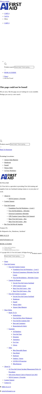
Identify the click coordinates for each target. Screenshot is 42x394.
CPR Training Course (19, 286)
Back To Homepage (6, 149)
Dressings (16, 337)
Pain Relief (16, 353)
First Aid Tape (17, 334)
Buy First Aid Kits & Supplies (13, 224)
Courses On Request (15, 280)
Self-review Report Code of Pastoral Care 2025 (23, 374)
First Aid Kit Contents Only (21, 321)
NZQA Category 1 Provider (17, 198)
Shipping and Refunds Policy (11, 250)
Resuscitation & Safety (20, 326)
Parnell (6, 165)
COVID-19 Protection (19, 361)
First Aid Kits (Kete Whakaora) (22, 318)
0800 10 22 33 (4, 235)
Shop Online (8, 310)
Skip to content (4, 1)
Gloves (15, 345)
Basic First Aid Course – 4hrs (17, 221)
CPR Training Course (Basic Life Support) (22, 216)
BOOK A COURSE (10, 72)
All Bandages (17, 331)
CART (6, 13)
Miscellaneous (17, 364)
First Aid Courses (9, 205)
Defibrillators (17, 315)
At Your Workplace (10, 170)
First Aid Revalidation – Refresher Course (25, 277)
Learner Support (9, 201)
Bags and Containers (19, 323)
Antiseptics (16, 339)
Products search (9, 67)
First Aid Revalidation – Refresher (19, 211)
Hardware (16, 356)
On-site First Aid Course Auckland (23, 283)
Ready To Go (13, 312)
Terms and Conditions (10, 247)
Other (10, 348)
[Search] (5, 70)
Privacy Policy (8, 248)
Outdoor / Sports (18, 358)
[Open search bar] (5, 64)
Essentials (12, 329)
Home (6, 261)
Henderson (7, 162)
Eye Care (16, 342)
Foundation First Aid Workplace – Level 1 (21, 208)
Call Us (6, 16)
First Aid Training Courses (17, 267)
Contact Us (7, 383)
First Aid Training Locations (17, 294)
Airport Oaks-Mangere (11, 160)
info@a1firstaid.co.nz (6, 240)
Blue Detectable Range (20, 350)
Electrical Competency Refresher (19, 213)
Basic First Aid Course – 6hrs (17, 219)
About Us (7, 196)
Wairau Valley (8, 168)
